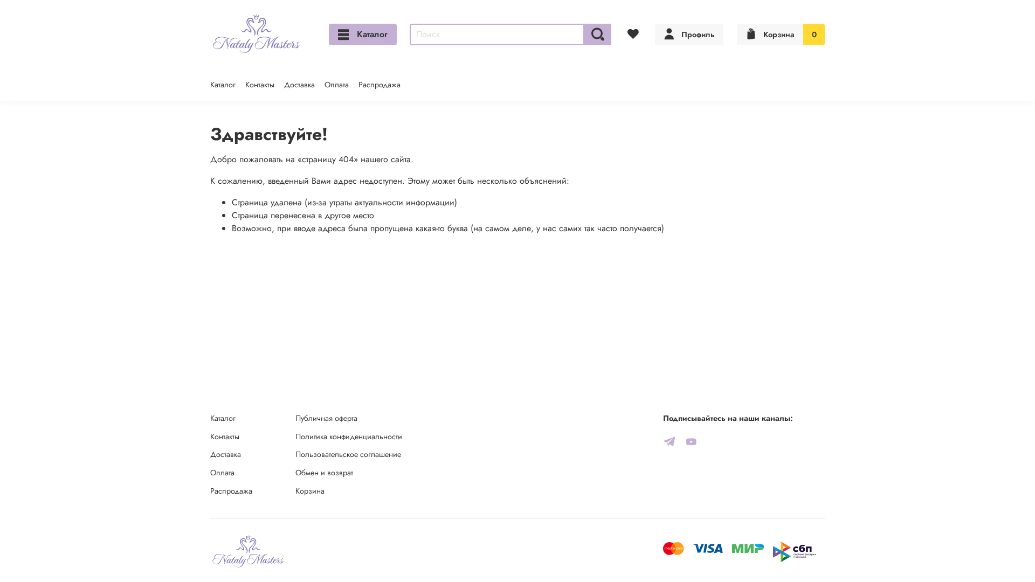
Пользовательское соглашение (348, 454)
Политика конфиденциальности (348, 436)
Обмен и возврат (324, 472)
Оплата (337, 84)
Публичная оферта (326, 418)
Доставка (299, 84)
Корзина (310, 491)
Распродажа (379, 84)
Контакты (259, 84)
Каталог (372, 34)
